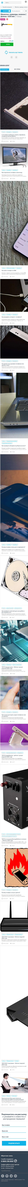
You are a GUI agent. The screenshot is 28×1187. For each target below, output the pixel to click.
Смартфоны (15, 132)
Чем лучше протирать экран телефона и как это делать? (14, 715)
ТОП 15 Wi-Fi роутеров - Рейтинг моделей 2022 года (13, 937)
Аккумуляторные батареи (7, 443)
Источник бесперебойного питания (13, 834)
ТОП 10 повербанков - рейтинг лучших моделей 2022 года (12, 756)
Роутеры (16, 1060)
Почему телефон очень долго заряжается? (13, 547)
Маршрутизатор (10, 934)
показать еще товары (15, 52)
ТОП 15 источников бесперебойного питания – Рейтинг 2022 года (14, 839)
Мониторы (14, 1095)
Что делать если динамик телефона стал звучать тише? (13, 364)
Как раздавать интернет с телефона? (12, 317)
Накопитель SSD (10, 608)
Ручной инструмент (7, 7)
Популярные (4, 69)
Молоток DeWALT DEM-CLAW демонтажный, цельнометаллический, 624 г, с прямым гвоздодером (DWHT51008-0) (6, 35)
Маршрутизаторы (18, 934)
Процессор (9, 664)
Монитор (8, 1095)
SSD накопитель (18, 608)
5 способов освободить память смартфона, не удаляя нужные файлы (13, 135)
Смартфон (9, 132)
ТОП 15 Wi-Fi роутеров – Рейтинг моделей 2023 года (13, 1064)
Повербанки (20, 752)
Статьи (3, 132)
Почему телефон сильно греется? (11, 892)
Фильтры (6, 11)
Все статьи (17, 69)
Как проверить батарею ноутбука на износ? (14, 445)
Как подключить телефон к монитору (12, 172)
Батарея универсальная (11, 752)
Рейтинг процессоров (17, 664)
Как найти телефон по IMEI (9, 270)
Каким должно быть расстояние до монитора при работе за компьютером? (13, 1099)
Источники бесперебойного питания (9, 836)
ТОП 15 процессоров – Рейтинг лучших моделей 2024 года (12, 667)
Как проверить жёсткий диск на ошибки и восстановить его (13, 611)
